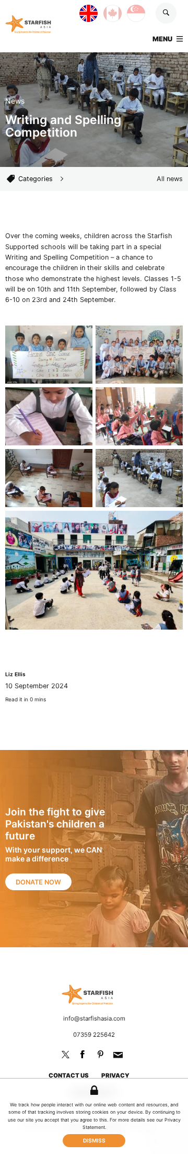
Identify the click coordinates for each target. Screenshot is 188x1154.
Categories (35, 179)
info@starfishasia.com (94, 1018)
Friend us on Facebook (82, 1054)
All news (170, 179)
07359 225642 (94, 1034)
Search (166, 13)
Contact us (69, 1075)
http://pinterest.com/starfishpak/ (100, 1054)
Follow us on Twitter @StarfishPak (65, 1054)
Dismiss (94, 1140)
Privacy (115, 1075)
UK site (79, 10)
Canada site (103, 10)
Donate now (38, 882)
